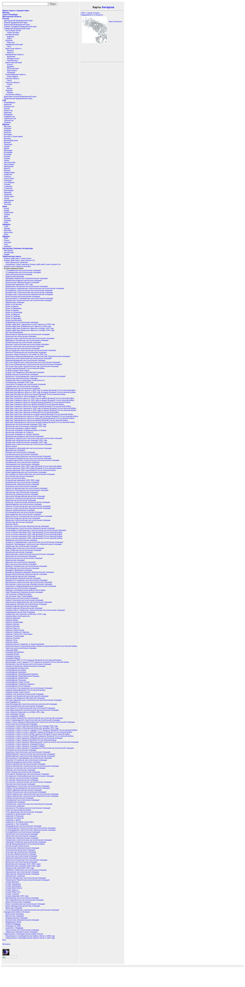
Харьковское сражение (15, 876)
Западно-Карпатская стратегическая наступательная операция (32, 460)
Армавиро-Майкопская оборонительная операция (27, 278)
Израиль (7, 220)
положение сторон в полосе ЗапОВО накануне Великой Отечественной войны (39, 732)
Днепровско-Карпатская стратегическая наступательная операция (34, 438)
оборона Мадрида (13, 924)
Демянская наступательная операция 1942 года (26, 424)
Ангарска (108, 7)
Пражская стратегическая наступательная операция (28, 752)
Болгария (8, 134)
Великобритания (11, 140)
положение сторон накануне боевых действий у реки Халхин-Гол (33, 264)
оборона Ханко (12, 642)
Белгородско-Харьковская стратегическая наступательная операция (35, 288)
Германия (8, 144)
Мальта (7, 168)
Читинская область (14, 94)
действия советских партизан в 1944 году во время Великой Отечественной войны (41, 410)
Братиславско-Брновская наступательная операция (28, 334)
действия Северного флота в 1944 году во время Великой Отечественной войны (40, 398)
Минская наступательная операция (21, 562)
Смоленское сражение (15, 806)
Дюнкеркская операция (15, 450)
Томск (9, 84)
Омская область (12, 78)
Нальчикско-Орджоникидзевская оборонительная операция (31, 586)
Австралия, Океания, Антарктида (17, 248)
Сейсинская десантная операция (20, 798)
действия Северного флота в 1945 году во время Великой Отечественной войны (40, 400)
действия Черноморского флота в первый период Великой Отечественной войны (40, 418)
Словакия (8, 186)
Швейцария (9, 200)
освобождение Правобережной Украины (22, 676)
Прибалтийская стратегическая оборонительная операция (30, 756)
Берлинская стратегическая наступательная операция (29, 300)
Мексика (7, 230)
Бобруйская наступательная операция (22, 322)
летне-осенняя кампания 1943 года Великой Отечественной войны (34, 536)
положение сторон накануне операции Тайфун (25, 746)
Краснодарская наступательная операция (23, 514)
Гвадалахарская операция (17, 918)
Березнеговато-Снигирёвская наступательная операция (29, 298)
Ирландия (8, 150)
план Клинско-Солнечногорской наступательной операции (30, 708)
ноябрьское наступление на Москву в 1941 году (26, 614)
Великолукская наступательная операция (23, 342)
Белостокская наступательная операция (23, 296)
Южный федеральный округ (16, 22)
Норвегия (8, 174)
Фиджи (7, 254)
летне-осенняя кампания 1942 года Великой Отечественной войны (34, 534)
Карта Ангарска (115, 21)
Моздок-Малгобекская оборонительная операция (26, 574)
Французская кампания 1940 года (20, 868)
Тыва (8, 86)
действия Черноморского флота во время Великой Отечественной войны (37, 420)
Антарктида (9, 252)
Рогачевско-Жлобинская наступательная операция (27, 774)
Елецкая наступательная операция (20, 452)
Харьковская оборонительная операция (22, 874)
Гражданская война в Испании (17, 912)
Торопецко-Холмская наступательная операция (26, 842)
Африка (6, 236)
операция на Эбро (13, 926)
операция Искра (12, 654)
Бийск (9, 38)
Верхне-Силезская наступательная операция (25, 346)
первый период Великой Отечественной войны (25, 690)
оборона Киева (12, 620)
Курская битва (12, 524)
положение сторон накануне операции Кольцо (25, 744)
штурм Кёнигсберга (14, 888)
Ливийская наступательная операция (21, 540)
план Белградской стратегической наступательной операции (31, 704)
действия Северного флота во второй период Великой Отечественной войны (38, 406)
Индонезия (8, 212)
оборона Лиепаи (12, 624)
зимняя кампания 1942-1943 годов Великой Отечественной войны (34, 468)
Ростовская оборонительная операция (22, 780)
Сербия (7, 184)
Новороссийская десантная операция (22, 606)
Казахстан (8, 110)
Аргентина (8, 232)
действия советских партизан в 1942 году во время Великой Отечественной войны (41, 408)
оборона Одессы (13, 628)
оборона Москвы (13, 626)
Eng (4, 940)
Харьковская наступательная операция (22, 872)
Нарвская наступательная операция (21, 588)
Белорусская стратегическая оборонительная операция (29, 294)
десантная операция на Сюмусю (19, 432)
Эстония (7, 204)
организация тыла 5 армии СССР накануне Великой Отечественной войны (37, 662)
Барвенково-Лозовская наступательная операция (27, 286)
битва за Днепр (12, 306)
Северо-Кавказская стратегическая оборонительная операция (32, 796)
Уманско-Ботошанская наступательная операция (26, 860)
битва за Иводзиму (14, 308)
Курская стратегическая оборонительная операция (27, 526)
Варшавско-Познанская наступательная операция (27, 340)
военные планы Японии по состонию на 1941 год (26, 354)
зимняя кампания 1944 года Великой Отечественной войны (31, 470)
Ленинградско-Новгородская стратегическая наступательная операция (36, 530)
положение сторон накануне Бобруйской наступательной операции (34, 738)
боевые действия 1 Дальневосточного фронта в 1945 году (30, 324)
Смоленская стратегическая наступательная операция (29, 804)
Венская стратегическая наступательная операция (27, 344)
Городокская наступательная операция (22, 386)
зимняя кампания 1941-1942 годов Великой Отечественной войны (34, 466)
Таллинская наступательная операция (22, 834)
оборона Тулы (11, 640)
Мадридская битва (13, 922)
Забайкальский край (14, 44)
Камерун (7, 246)
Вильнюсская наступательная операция (23, 348)
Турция (7, 214)
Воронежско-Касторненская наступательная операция (29, 358)
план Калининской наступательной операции (25, 706)
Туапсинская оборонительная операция (22, 848)
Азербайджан (9, 102)
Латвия (7, 158)
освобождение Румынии (16, 680)
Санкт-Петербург (10, 14)
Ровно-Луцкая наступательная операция (23, 772)
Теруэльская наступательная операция (22, 930)
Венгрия (7, 142)
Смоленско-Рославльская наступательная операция (28, 808)
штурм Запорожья (13, 886)
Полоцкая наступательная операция (21, 750)
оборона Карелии (13, 618)
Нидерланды (9, 172)
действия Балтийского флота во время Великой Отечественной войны (36, 394)
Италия (7, 156)
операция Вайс (12, 650)
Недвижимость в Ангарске (92, 15)
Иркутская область (14, 48)
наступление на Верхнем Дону (19, 594)
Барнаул (10, 36)
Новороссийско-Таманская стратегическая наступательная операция (35, 610)
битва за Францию (13, 318)
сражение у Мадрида (14, 928)
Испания (7, 154)
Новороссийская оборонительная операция (24, 608)
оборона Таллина (13, 638)
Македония (8, 166)
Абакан (10, 92)
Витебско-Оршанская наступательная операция (26, 352)
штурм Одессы (12, 890)
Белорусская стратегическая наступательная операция (29, 292)
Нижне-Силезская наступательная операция (24, 600)
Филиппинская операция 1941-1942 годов (23, 864)
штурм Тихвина (12, 894)
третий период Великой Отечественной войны (25, 844)
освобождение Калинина (16, 672)
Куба (6, 234)
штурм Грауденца (13, 884)
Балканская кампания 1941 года (19, 284)
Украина (7, 122)
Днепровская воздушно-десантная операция (24, 436)
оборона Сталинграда (15, 636)
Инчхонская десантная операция (20, 476)
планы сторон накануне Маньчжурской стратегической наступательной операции (40, 722)
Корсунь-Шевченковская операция (20, 510)
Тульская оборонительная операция (21, 854)
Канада (7, 228)
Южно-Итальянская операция (18, 902)
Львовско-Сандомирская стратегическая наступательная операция (34, 542)
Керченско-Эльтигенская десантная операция (25, 498)
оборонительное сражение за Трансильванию (25, 644)
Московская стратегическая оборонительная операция (29, 584)
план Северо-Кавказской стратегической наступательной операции (34, 718)
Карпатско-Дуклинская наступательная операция (26, 488)
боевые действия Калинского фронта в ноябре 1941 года (30, 328)
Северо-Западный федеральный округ (20, 26)
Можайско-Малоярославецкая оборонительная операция (30, 572)
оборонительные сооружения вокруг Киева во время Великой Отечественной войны (41, 646)
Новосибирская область (16, 74)
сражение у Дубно (13, 820)
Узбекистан (9, 120)
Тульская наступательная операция (21, 852)
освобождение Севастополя (17, 682)
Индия (6, 210)
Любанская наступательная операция (22, 546)
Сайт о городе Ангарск (90, 13)
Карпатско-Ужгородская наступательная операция (27, 490)
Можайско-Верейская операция (19, 570)
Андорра (7, 130)
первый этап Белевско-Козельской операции (25, 694)
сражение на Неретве (15, 818)
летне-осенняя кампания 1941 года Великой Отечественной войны (34, 532)
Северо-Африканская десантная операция (24, 790)
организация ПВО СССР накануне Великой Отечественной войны (34, 660)
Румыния (8, 180)
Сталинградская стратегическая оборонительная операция (31, 830)
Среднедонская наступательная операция (23, 826)
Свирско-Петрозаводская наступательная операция (28, 788)
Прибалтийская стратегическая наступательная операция (30, 754)
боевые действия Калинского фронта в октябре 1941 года (30, 330)
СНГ (4, 100)
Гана (6, 244)
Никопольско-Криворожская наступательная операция (29, 602)
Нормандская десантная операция (20, 612)
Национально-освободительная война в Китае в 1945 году (30, 938)
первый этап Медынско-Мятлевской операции (25, 698)
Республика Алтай (13, 30)
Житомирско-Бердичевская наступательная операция (29, 458)
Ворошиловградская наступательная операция (25, 360)
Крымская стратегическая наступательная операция (28, 520)
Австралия (8, 250)
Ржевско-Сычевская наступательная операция (26, 768)
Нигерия (7, 242)
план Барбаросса (13, 702)
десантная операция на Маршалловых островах (26, 430)
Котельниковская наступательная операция (24, 512)
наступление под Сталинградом (19, 596)
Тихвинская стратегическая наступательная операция (29, 840)
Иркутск (10, 52)
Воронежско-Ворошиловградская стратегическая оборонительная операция (38, 356)
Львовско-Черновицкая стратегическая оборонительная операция (34, 544)
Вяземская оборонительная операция (22, 378)
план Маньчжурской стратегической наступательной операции (32, 710)
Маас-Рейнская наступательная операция (23, 550)
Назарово (11, 72)
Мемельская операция (15, 560)
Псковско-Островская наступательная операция (26, 760)
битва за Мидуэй (13, 314)
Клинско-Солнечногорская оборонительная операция (28, 508)
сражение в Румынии (15, 816)
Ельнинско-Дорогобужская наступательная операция (28, 456)
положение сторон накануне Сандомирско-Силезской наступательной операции (40, 748)
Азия (4, 206)
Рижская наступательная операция (20, 770)
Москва (5, 12)
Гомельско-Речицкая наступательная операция (26, 384)
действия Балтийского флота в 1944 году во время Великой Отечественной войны (41, 390)
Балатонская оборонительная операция (22, 282)
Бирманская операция (15, 302)
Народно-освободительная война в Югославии (25, 590)
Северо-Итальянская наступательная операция (26, 792)
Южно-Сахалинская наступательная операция (25, 904)
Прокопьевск (12, 60)
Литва (6, 160)
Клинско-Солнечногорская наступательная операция (28, 506)
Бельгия (7, 132)
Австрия (7, 126)
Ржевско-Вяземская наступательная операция (25, 764)
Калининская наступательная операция (22, 482)
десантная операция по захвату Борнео (22, 434)
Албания (7, 128)
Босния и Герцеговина (13, 136)
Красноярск (12, 70)
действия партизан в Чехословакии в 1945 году (26, 396)
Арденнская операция (15, 276)
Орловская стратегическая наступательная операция (28, 664)
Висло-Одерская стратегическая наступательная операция (31, 350)
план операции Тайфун (15, 716)
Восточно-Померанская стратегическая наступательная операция (34, 364)
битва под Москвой (14, 320)
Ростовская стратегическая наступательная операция (29, 782)
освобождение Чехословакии (18, 686)
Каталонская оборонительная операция (22, 920)
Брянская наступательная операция (21, 336)
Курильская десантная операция (19, 522)
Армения (8, 104)
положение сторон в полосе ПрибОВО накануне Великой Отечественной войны (39, 736)
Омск (9, 80)
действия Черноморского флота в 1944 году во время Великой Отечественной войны (42, 416)
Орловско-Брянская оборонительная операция (25, 666)
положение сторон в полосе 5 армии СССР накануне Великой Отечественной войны (41, 730)
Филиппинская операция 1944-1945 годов (23, 866)
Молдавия (8, 114)
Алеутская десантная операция (19, 274)
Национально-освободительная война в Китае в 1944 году (30, 936)
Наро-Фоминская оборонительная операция (24, 592)
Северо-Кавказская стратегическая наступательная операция (32, 794)
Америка (6, 224)
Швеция (7, 202)
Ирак (6, 216)
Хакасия (9, 90)
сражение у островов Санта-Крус (20, 822)
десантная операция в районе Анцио (21, 428)
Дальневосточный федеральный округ (20, 96)
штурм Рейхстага (13, 892)
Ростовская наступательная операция (22, 778)
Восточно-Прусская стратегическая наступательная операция (32, 366)
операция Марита (13, 658)
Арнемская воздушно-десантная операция (24, 280)
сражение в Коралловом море (18, 814)
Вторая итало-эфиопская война (17, 266)
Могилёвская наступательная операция (22, 568)
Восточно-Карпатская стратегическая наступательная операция (33, 362)
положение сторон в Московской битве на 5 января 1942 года (32, 726)
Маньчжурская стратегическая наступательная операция (30, 554)
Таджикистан (9, 116)
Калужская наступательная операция (21, 486)
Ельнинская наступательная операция (22, 454)
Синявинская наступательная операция (22, 800)
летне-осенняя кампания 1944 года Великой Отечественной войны (34, 538)
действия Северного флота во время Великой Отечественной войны (35, 404)
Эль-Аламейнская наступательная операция (25, 900)
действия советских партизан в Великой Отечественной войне (32, 412)
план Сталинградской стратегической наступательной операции (33, 720)
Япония (7, 218)
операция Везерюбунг (15, 652)
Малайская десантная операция (19, 552)
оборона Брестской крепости (18, 616)
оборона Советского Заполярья (19, 634)
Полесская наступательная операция (21, 724)
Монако (7, 170)
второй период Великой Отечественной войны (25, 368)
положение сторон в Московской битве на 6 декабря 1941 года (32, 728)
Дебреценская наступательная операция (23, 388)
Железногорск (13, 68)
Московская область (12, 16)
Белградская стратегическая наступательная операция (29, 290)
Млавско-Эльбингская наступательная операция (26, 566)
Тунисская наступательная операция (21, 856)
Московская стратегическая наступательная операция (29, 582)
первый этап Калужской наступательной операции (27, 696)
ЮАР (6, 238)
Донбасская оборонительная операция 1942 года (26, 442)
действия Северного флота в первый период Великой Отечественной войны (38, 402)
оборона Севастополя (15, 630)
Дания (6, 148)
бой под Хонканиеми (14, 332)
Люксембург (9, 164)
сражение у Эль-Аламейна (17, 824)
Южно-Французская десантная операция (23, 906)
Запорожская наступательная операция (22, 462)
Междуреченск (13, 58)
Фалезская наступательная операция (21, 862)
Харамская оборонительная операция (22, 932)
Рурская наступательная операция (20, 784)
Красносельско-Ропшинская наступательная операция (29, 516)
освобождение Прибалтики (17, 678)
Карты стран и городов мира (15, 10)
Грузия (7, 108)
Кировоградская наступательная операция (24, 504)
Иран (6, 222)
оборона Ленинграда (14, 622)
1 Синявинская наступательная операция (23, 270)
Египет (7, 240)
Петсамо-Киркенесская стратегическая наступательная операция (34, 700)
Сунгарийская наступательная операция (23, 832)
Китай (6, 208)
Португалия (9, 178)
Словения (8, 188)
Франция (7, 192)
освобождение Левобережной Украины (22, 674)
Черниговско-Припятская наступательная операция (28, 880)
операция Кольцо (13, 656)
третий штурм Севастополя (17, 846)
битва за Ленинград (14, 312)
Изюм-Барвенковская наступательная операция (26, 472)
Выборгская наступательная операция (22, 374)
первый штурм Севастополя (18, 692)
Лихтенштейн (9, 162)
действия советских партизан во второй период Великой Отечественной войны (39, 414)
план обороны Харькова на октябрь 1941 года (25, 712)
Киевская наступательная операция (21, 500)
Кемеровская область (15, 54)
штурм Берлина (12, 882)
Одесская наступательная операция (21, 648)
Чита (9, 46)
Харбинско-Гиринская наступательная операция (26, 870)
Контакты (6, 944)
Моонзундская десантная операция (21, 576)
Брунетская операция (15, 916)
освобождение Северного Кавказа (20, 684)
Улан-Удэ (11, 42)
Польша (7, 176)
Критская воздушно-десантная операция (23, 518)
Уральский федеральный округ (17, 24)
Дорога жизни (11, 446)
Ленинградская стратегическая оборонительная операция (30, 528)
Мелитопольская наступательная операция (24, 558)
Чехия (6, 198)
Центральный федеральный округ (18, 20)
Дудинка (10, 66)
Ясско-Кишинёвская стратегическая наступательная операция (32, 910)
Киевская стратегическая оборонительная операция (28, 502)
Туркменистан (10, 118)
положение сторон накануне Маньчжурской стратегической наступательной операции (42, 742)
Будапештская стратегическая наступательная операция (30, 338)
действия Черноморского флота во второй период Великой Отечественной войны (40, 422)
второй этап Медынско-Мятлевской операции (25, 372)
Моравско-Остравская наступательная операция (26, 580)
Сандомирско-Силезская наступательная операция (27, 786)
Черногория (9, 196)
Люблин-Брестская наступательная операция (25, 548)
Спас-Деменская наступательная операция (24, 812)
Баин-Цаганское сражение (17, 262)
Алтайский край (12, 34)
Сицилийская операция (15, 802)
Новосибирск (12, 76)
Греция (7, 146)
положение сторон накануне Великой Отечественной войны (31, 740)
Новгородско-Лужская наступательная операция (26, 604)
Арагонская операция (15, 914)
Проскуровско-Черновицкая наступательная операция (29, 758)
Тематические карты (11, 256)
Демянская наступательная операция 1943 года (26, 426)
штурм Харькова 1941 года (17, 896)
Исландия (8, 152)
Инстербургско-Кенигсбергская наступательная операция (30, 474)
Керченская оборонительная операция (22, 494)
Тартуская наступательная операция (21, 836)
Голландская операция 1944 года (19, 382)
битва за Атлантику (14, 304)
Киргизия (8, 112)
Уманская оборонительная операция (21, 858)
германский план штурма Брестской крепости (25, 380)
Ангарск (10, 50)
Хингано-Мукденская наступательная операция (26, 878)
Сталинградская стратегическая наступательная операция (31, 828)
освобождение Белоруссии (17, 668)
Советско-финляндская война (18, 810)
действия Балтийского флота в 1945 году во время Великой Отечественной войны (41, 392)
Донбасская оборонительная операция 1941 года (26, 440)
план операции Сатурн (15, 714)
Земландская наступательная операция (23, 464)
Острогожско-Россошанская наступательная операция (29, 688)
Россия (5, 18)
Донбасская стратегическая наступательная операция (29, 444)
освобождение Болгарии (16, 670)
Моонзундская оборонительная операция (23, 578)
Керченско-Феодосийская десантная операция (25, 496)
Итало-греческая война (15, 478)
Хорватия (8, 194)
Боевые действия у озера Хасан (17, 258)
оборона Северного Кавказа (17, 632)
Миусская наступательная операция (21, 564)
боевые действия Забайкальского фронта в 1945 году (28, 326)
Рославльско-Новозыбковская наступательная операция (30, 776)
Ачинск (10, 64)
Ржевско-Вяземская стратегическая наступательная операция (32, 766)
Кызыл (9, 88)
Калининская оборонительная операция (22, 484)
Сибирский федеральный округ (17, 28)
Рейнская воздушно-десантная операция (23, 762)
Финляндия (8, 190)
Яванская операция (14, 908)
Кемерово (11, 56)
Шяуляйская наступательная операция (22, 898)
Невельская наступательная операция (22, 598)
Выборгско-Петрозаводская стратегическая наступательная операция (35, 376)
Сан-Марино (9, 182)
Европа (5, 124)
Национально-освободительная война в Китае (23, 934)
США (6, 226)
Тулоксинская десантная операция (20, 850)
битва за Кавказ (12, 310)
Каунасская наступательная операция (22, 492)
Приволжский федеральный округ (18, 98)
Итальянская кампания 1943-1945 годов (23, 480)
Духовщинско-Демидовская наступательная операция (29, 448)
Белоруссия (9, 106)
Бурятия (9, 40)
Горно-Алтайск (13, 32)
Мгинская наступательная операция (21, 556)
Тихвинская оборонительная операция (22, 838)
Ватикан (7, 138)
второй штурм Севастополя (17, 370)
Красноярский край (14, 62)
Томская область (13, 82)
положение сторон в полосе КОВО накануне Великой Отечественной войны (38, 734)
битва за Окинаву (13, 316)
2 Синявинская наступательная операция (23, 272)
